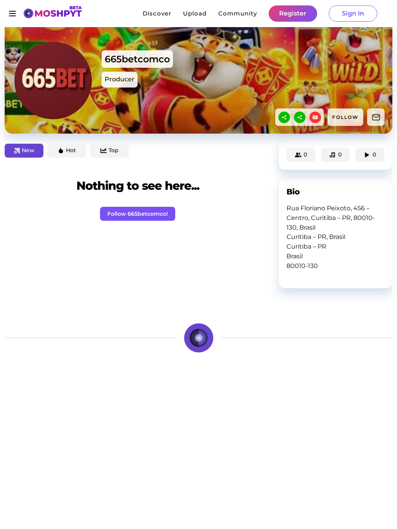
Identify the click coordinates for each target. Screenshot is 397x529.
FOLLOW (345, 117)
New (28, 150)
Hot (71, 150)
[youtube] (315, 117)
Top (114, 150)
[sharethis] (284, 117)
